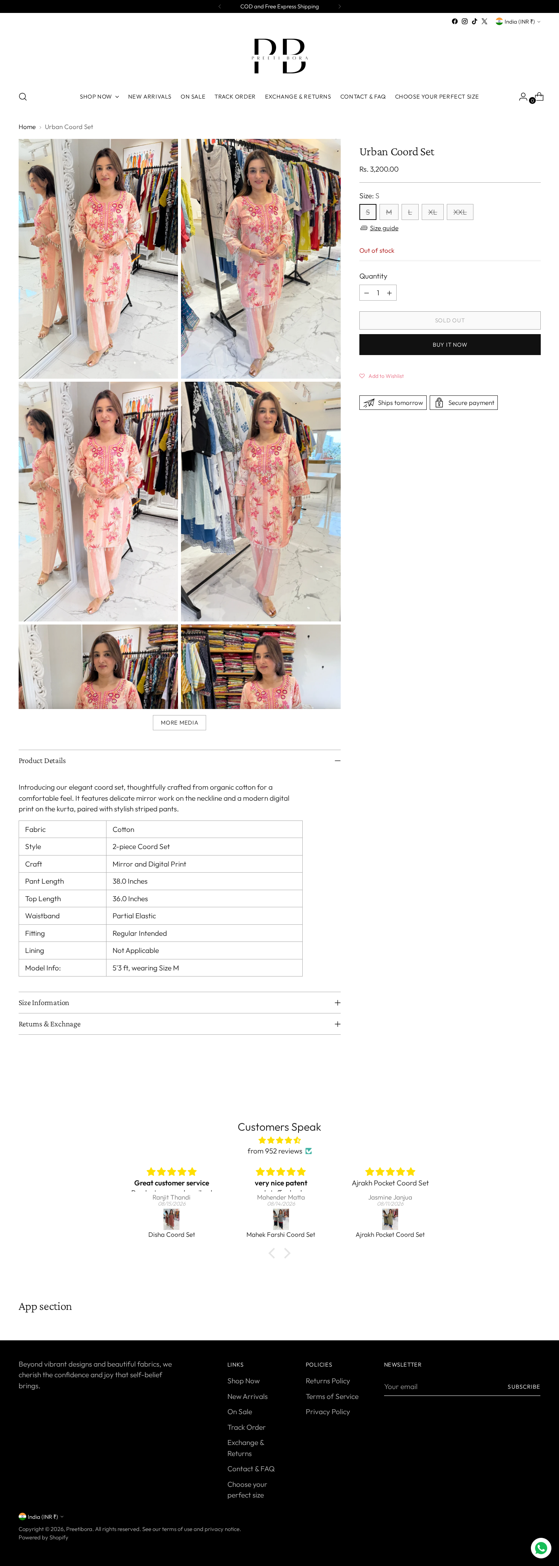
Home (27, 127)
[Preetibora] (279, 55)
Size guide (384, 228)
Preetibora (79, 1529)
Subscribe (524, 1386)
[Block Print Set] (390, 1219)
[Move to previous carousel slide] (516, 1086)
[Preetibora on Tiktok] (474, 21)
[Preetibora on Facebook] (454, 21)
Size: (369, 195)
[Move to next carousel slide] (534, 1085)
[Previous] (219, 6)
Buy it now (450, 344)
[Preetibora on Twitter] (484, 21)
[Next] (339, 6)
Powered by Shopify (43, 1537)
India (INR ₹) (520, 21)
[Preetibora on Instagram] (464, 21)
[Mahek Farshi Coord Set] (172, 1219)
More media (179, 722)
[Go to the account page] (520, 96)
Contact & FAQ (251, 1468)
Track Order (246, 1427)
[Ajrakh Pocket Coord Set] (281, 1219)
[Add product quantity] (389, 292)
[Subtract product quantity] (366, 292)
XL (432, 212)
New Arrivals (247, 1396)
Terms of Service (332, 1396)
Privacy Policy (328, 1411)
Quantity (373, 275)
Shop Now (243, 1380)
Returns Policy (328, 1380)
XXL (460, 212)
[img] (279, 1140)
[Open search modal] (22, 96)
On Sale (239, 1411)
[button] (381, 375)
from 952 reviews (275, 1150)
